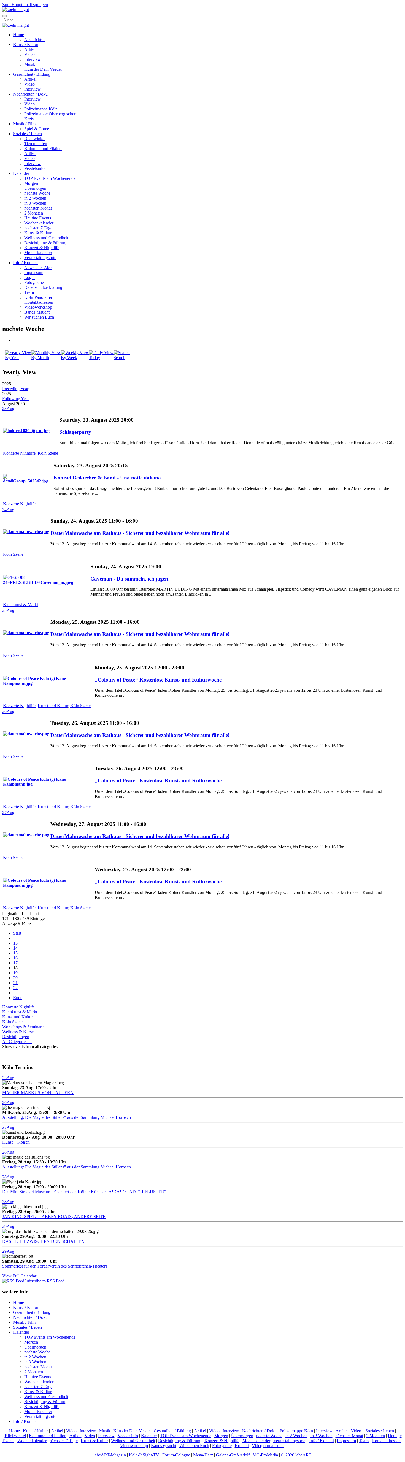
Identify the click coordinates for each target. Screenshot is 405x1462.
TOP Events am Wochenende (49, 178)
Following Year (15, 398)
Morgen (31, 183)
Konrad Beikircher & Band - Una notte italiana (107, 478)
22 (15, 987)
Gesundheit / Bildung (31, 74)
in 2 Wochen (35, 198)
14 (15, 948)
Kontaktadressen (38, 302)
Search (119, 357)
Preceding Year (15, 388)
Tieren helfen (35, 143)
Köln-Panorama (38, 297)
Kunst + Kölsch (16, 1142)
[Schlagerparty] (26, 430)
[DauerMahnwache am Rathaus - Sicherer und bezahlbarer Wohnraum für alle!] (26, 531)
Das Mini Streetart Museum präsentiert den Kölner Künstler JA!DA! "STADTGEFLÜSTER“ (84, 1191)
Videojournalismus (268, 1445)
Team (29, 292)
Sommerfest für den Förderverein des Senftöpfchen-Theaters (54, 1266)
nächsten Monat (38, 208)
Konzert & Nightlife (41, 247)
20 (15, 977)
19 (15, 972)
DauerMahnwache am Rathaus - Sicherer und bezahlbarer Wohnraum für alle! (139, 533)
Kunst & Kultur (38, 232)
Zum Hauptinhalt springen (25, 4)
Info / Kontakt (25, 262)
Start (17, 933)
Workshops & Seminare (23, 1026)
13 (15, 943)
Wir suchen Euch (39, 317)
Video (29, 54)
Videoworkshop (38, 307)
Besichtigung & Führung (46, 242)
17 (15, 963)
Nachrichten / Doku (30, 94)
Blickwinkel (34, 138)
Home (18, 34)
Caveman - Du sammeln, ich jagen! (130, 579)
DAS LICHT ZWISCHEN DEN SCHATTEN (43, 1241)
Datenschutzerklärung (43, 287)
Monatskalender (38, 252)
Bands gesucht (37, 312)
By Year (12, 357)
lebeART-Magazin (110, 1455)
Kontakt (242, 1445)
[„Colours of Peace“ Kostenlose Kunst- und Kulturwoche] (48, 683)
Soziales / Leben (27, 133)
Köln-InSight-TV (144, 1455)
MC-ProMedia (265, 1455)
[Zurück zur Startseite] (15, 9)
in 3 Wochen (35, 203)
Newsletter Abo (38, 267)
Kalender (21, 173)
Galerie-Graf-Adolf (233, 1455)
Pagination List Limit (20, 913)
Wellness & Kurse (18, 1031)
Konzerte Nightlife (19, 453)
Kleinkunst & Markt (20, 604)
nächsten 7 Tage (38, 228)
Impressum (33, 272)
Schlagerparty (75, 432)
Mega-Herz (203, 1455)
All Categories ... (17, 1041)
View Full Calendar (19, 1276)
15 (15, 953)
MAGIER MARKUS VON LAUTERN (38, 1092)
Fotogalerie (34, 282)
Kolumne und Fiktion (43, 148)
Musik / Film (24, 123)
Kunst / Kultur (25, 44)
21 (15, 982)
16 (15, 958)
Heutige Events (37, 218)
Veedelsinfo (34, 168)
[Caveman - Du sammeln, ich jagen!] (46, 582)
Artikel (30, 49)
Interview (32, 59)
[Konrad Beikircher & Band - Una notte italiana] (27, 481)
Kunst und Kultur (53, 705)
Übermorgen (35, 188)
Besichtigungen (15, 1036)
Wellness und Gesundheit (46, 237)
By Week (69, 357)
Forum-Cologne (176, 1455)
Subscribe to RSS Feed (44, 1281)
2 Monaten (33, 213)
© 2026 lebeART (296, 1455)
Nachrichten (34, 39)
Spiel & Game (36, 128)
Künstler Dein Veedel (43, 69)
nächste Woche (37, 193)
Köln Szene (48, 453)
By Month (40, 357)
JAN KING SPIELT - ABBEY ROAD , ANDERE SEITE (54, 1216)
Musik (29, 64)
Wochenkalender (38, 223)
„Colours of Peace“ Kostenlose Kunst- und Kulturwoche (158, 680)
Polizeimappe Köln (41, 109)
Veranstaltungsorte (40, 257)
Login (29, 277)
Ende (17, 997)
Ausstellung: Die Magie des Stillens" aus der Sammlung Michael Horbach (66, 1117)
